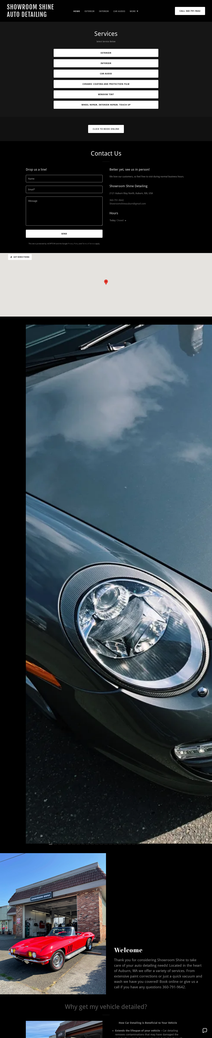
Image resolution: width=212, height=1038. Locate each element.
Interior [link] (104, 11)
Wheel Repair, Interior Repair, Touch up (106, 105)
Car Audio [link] (119, 11)
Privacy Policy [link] (73, 244)
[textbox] (64, 178)
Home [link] (76, 11)
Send (64, 234)
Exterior (106, 53)
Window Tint (106, 94)
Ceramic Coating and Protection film (106, 84)
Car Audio (106, 73)
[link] (33, 16)
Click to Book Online (106, 129)
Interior (106, 63)
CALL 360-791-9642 (190, 11)
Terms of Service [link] (88, 244)
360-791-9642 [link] (116, 200)
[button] (134, 11)
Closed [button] (120, 220)
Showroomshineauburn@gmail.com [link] (127, 203)
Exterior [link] (89, 11)
